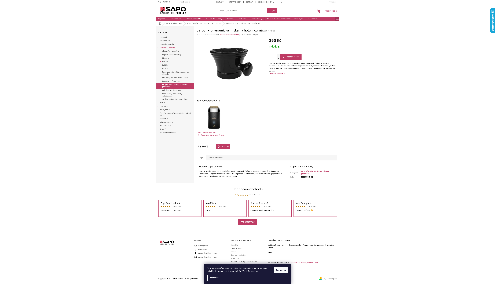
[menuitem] (162, 19)
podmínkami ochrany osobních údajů (305, 262)
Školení (162, 129)
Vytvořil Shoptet (330, 278)
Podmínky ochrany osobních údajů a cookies (244, 262)
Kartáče (165, 61)
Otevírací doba (235, 2)
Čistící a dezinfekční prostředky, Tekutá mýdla (175, 114)
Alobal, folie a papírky (170, 51)
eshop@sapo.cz (204, 245)
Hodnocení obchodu (247, 189)
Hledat (272, 11)
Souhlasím (281, 270)
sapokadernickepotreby (207, 253)
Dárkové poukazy (166, 122)
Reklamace (235, 258)
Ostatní (165, 68)
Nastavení (214, 277)
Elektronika (164, 106)
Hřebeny (165, 58)
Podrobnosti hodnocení (229, 34)
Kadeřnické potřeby (167, 47)
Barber (162, 103)
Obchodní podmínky (266, 2)
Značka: (249, 34)
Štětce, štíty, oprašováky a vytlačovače (172, 94)
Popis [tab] (201, 158)
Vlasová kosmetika (167, 44)
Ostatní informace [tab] (216, 158)
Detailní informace (276, 73)
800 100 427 (202, 249)
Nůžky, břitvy (165, 110)
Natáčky (165, 65)
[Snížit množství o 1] (278, 58)
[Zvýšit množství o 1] (278, 55)
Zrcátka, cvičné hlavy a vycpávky (175, 99)
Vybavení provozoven (168, 132)
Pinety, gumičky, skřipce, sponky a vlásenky (175, 73)
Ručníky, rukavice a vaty (171, 90)
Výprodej (163, 37)
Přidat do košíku (292, 57)
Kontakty (219, 2)
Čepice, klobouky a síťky (171, 54)
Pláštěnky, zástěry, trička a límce (175, 77)
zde (256, 271)
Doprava (249, 2)
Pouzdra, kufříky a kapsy (171, 81)
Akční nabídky (165, 40)
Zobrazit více (248, 222)
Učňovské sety (165, 126)
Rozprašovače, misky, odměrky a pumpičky (175, 85)
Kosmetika (164, 119)
